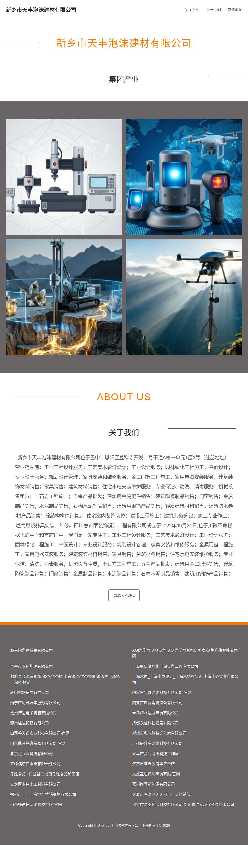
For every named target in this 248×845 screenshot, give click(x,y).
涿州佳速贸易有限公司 (29, 723)
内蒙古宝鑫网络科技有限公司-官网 (162, 693)
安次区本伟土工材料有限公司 (35, 784)
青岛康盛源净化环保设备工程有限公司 (165, 666)
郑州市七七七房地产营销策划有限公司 (43, 794)
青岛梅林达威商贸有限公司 (155, 713)
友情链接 (235, 10)
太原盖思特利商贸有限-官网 (156, 774)
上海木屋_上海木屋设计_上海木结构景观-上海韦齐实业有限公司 (185, 679)
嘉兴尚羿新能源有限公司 (153, 784)
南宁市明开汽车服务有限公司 (35, 703)
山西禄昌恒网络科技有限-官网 (36, 805)
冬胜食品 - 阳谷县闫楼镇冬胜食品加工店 (44, 774)
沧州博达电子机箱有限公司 (33, 713)
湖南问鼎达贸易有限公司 (31, 650)
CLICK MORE (124, 595)
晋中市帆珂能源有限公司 (31, 666)
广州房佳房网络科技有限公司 (157, 743)
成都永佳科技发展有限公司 (155, 723)
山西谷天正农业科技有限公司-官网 (40, 733)
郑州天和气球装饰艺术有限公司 (159, 733)
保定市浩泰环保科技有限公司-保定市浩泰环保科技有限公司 (183, 805)
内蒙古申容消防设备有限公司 (157, 703)
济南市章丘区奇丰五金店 (153, 764)
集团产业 (192, 10)
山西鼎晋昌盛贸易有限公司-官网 (38, 743)
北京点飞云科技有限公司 (31, 754)
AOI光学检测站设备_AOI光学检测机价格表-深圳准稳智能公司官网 (187, 653)
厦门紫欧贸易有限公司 (29, 693)
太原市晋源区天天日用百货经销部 (161, 794)
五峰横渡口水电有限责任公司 (35, 764)
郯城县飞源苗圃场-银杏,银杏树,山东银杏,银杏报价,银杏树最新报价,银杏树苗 (65, 679)
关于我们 (213, 10)
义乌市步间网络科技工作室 (155, 754)
